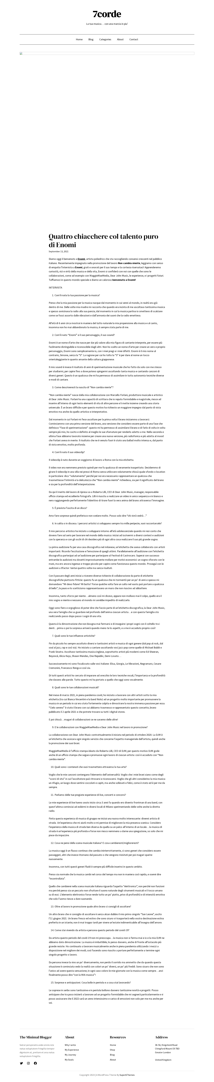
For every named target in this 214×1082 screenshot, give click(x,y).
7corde (107, 13)
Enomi (81, 259)
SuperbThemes (127, 1074)
